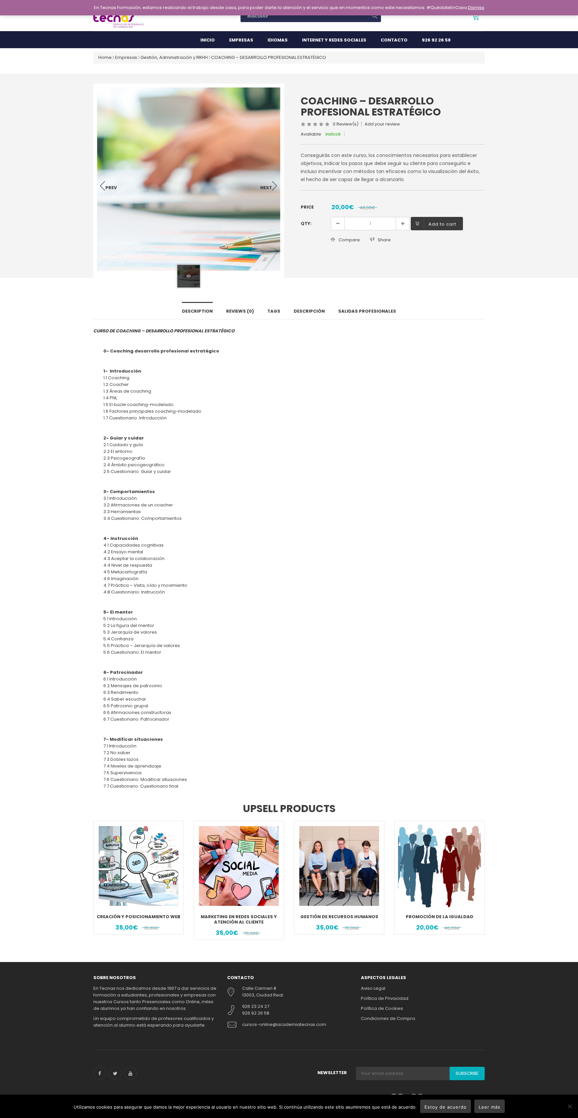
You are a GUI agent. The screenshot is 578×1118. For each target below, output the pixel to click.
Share (384, 240)
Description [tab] (197, 311)
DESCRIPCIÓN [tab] (309, 311)
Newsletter (332, 1072)
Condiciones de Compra (388, 1018)
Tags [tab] (273, 311)
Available (311, 134)
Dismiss (476, 7)
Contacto (394, 40)
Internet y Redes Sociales (334, 40)
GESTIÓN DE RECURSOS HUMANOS (339, 916)
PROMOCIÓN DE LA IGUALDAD (439, 916)
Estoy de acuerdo (445, 1107)
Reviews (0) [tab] (240, 311)
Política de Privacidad (384, 998)
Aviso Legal (373, 988)
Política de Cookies (382, 1008)
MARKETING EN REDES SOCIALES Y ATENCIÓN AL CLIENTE (239, 919)
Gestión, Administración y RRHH (174, 57)
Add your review (382, 124)
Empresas (241, 40)
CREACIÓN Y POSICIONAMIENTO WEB (138, 916)
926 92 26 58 (436, 40)
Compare (349, 240)
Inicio (207, 40)
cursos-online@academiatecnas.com (284, 1024)
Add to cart (442, 224)
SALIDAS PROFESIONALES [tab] (367, 311)
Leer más (489, 1107)
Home (105, 57)
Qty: (306, 223)
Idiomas (278, 40)
